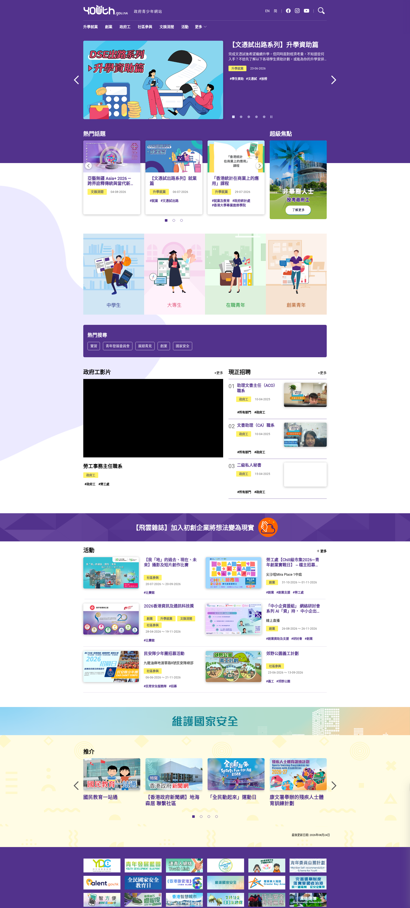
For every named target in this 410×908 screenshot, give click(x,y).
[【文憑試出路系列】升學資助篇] (153, 80)
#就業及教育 (221, 200)
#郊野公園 (283, 681)
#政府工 (90, 484)
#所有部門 (244, 412)
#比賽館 (149, 592)
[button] (288, 11)
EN (267, 11)
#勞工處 (103, 484)
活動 (185, 26)
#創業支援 (283, 592)
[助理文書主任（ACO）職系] (305, 395)
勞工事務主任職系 (103, 466)
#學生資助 (237, 79)
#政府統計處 (241, 200)
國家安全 (182, 346)
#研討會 (296, 638)
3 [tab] (249, 117)
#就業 (154, 200)
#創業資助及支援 (277, 638)
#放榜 (263, 79)
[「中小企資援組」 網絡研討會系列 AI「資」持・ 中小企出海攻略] (233, 619)
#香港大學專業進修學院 (229, 205)
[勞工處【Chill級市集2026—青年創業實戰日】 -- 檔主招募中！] (233, 572)
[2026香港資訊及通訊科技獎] (111, 619)
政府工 (125, 26)
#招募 (173, 686)
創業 (108, 26)
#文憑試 (251, 79)
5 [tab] (264, 117)
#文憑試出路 (170, 200)
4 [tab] (256, 117)
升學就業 (90, 26)
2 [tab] (241, 117)
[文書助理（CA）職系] (305, 435)
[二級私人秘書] (305, 475)
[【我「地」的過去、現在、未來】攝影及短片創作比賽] (111, 572)
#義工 (270, 681)
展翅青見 (145, 346)
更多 (198, 26)
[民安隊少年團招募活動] (111, 666)
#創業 (270, 592)
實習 (93, 346)
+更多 (218, 372)
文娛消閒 (167, 26)
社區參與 (145, 26)
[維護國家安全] (205, 721)
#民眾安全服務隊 (155, 686)
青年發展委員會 (118, 346)
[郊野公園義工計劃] (233, 666)
